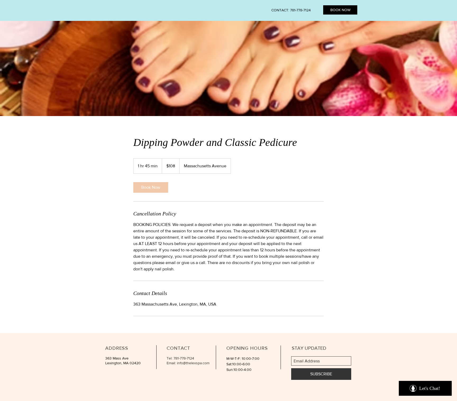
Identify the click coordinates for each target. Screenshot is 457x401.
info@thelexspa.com (193, 363)
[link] (150, 187)
